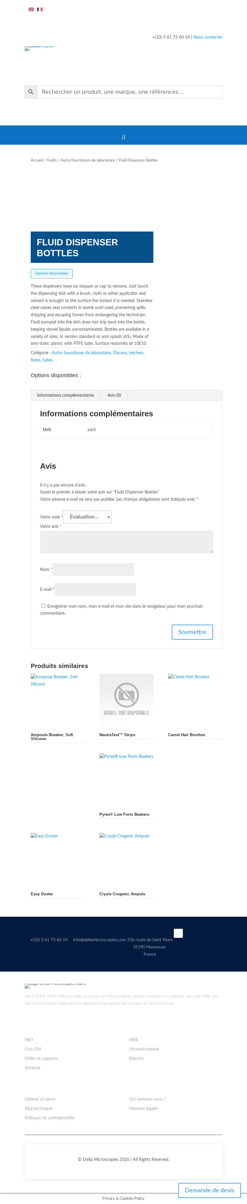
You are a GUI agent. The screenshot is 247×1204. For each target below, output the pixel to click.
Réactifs (136, 1059)
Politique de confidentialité (49, 1118)
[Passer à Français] (40, 9)
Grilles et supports (41, 1059)
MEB (133, 1040)
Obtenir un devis (40, 1099)
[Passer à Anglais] (31, 9)
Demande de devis (209, 1190)
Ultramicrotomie (144, 1049)
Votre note (51, 517)
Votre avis (50, 527)
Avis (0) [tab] (114, 395)
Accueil (37, 160)
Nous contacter (207, 37)
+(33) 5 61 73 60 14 (48, 940)
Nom (46, 570)
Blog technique (38, 1109)
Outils (52, 160)
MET (29, 1040)
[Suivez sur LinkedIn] (178, 933)
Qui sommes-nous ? (147, 1099)
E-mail (47, 590)
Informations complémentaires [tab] (65, 395)
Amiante (32, 1068)
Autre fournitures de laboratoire (88, 160)
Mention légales (143, 1109)
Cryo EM (33, 1049)
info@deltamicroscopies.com (99, 940)
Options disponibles (51, 274)
